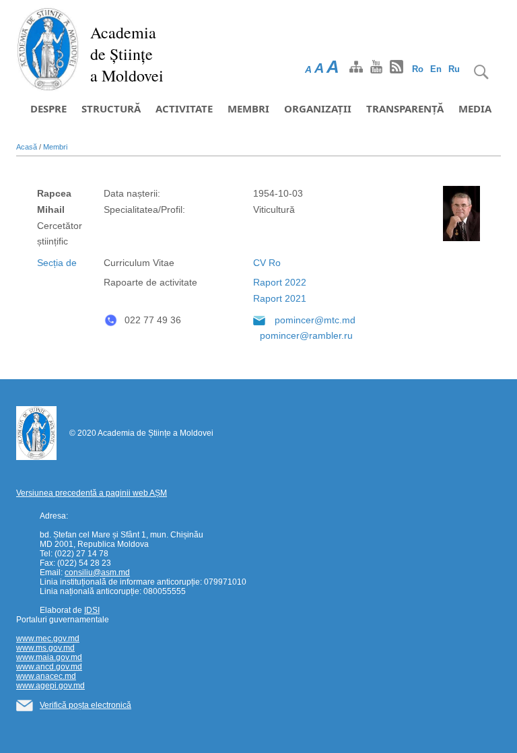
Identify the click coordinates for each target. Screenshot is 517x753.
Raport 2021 (279, 298)
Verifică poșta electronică (85, 705)
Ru (454, 69)
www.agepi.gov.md (50, 685)
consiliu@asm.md (97, 572)
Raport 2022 (279, 282)
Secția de (57, 262)
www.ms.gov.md (45, 648)
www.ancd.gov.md (49, 667)
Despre (48, 108)
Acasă (26, 147)
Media (474, 108)
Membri (248, 108)
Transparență (405, 108)
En (436, 69)
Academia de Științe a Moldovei (127, 54)
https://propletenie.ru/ (78, 401)
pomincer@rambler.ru (306, 335)
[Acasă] (48, 48)
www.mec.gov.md (47, 638)
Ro (417, 69)
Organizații (317, 108)
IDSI (92, 610)
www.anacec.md (46, 676)
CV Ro (267, 262)
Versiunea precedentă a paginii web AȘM (91, 493)
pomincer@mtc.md (315, 320)
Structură (111, 108)
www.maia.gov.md (49, 657)
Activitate (184, 108)
